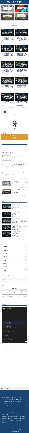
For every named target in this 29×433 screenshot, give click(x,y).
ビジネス (15, 253)
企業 (15, 260)
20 (14, 295)
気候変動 (4, 418)
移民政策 (16, 418)
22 (21, 295)
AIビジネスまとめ (14, 2)
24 (3, 296)
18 (7, 295)
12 (10, 293)
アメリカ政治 (12, 399)
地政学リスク (11, 414)
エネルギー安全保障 (15, 405)
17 (3, 295)
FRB (14, 397)
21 (18, 295)
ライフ (15, 256)
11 (7, 293)
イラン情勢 (18, 401)
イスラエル (5, 401)
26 (10, 296)
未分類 (15, 266)
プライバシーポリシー (12, 429)
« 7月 (3, 299)
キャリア (15, 250)
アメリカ (4, 399)
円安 (3, 412)
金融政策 (4, 422)
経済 (15, 270)
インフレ (11, 403)
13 (14, 293)
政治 (15, 263)
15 (21, 293)
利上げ (9, 412)
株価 (17, 416)
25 (7, 296)
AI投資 (9, 397)
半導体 (15, 412)
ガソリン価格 (24, 405)
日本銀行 (11, 416)
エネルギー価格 (5, 405)
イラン (12, 401)
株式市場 (23, 416)
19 (10, 295)
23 (25, 295)
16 (25, 293)
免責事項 (19, 429)
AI (3, 397)
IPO (20, 397)
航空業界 (18, 420)
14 (18, 293)
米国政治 (23, 418)
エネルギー (18, 403)
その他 (15, 246)
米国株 (4, 420)
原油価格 (22, 412)
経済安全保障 (11, 420)
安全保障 (4, 416)
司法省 (4, 414)
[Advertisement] (14, 367)
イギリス (19, 399)
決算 (10, 418)
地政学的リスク (19, 414)
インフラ (4, 403)
